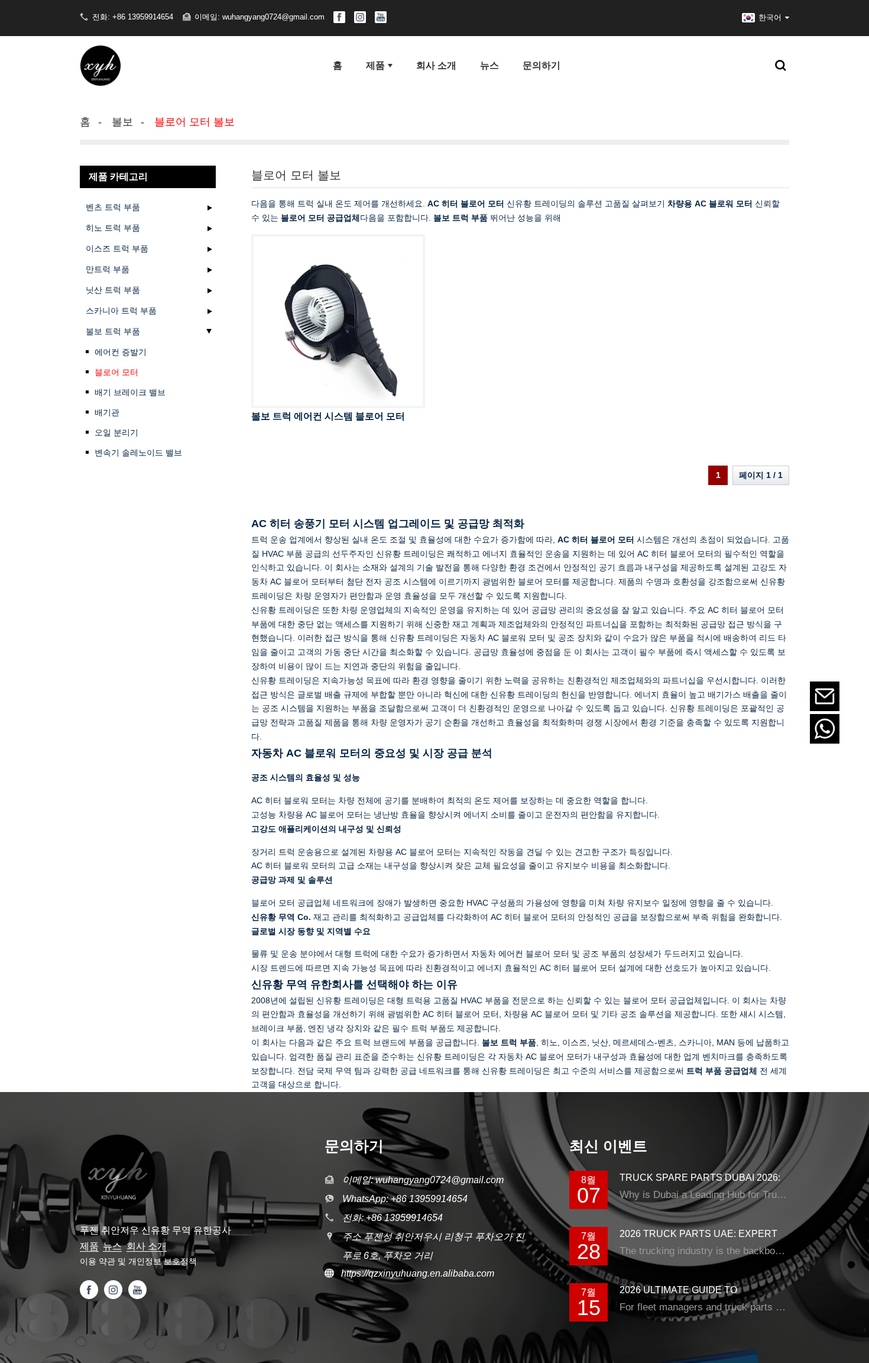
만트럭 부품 (107, 269)
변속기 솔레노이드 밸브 (138, 452)
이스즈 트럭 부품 (117, 248)
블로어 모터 (116, 372)
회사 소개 (147, 1246)
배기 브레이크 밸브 (130, 392)
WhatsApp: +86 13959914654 (405, 1199)
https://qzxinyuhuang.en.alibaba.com (414, 1273)
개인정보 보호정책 (162, 1261)
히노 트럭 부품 (113, 227)
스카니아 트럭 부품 (121, 310)
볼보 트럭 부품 (113, 331)
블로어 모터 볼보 (194, 122)
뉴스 (112, 1246)
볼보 (122, 122)
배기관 (107, 412)
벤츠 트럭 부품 (113, 207)
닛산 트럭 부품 (113, 290)
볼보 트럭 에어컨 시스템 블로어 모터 (328, 416)
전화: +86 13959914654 (132, 16)
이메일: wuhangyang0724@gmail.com (259, 16)
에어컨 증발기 (121, 352)
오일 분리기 (116, 432)
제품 (89, 1246)
